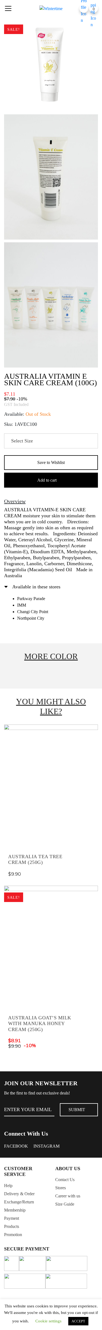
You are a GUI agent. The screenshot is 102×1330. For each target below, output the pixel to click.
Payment (11, 1218)
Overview (15, 501)
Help (8, 1185)
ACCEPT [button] (78, 1321)
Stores (60, 1187)
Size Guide (64, 1204)
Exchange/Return (19, 1202)
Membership (15, 1210)
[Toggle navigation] (8, 8)
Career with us (67, 1196)
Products (11, 1226)
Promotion (13, 1234)
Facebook (16, 1146)
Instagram (46, 1146)
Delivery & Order (19, 1193)
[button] (51, 462)
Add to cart (47, 480)
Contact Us (65, 1179)
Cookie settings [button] (48, 1321)
